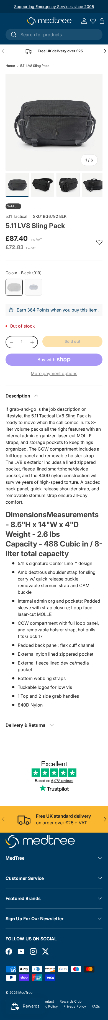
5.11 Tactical (16, 216)
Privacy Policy (74, 1006)
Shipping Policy (46, 1006)
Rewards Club (70, 1001)
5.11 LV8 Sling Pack (35, 65)
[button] (102, 21)
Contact (48, 1001)
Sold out (72, 341)
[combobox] (54, 34)
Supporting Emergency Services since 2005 (54, 6)
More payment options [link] (54, 373)
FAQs (96, 1006)
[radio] (14, 287)
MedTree (25, 992)
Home (10, 65)
